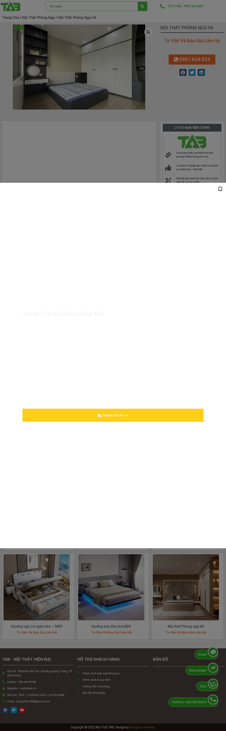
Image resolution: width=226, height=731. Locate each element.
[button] (220, 188)
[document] (113, 365)
